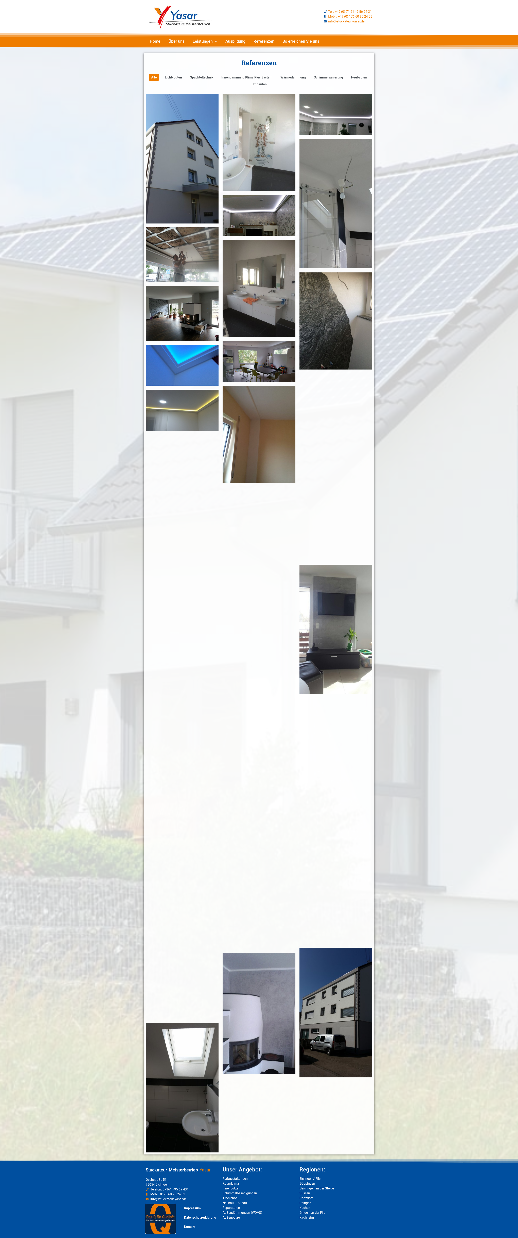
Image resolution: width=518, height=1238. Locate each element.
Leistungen (203, 41)
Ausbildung (235, 41)
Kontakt (189, 1227)
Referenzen (264, 41)
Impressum (192, 1208)
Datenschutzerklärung (200, 1217)
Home (155, 41)
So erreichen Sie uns (300, 41)
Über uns (177, 41)
